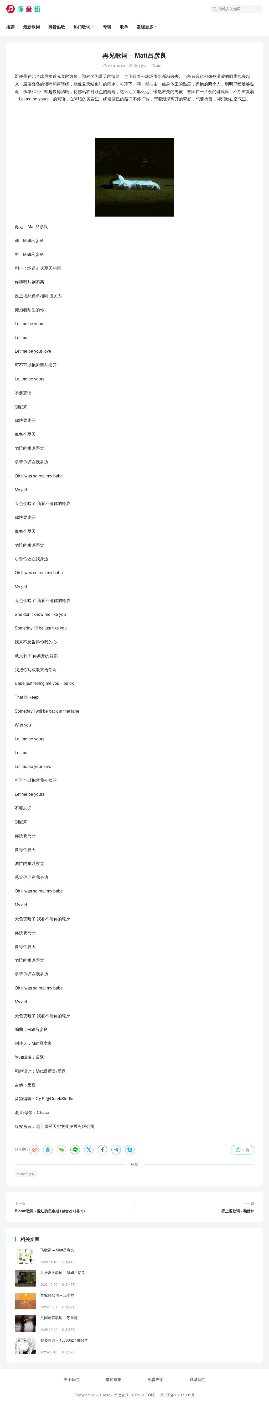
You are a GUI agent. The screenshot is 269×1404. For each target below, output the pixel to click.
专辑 (107, 27)
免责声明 (155, 1379)
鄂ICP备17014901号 (178, 1394)
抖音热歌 (56, 27)
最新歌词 (31, 27)
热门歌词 (82, 27)
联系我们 (197, 1379)
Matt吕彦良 (27, 1173)
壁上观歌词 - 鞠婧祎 (237, 1207)
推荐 (10, 27)
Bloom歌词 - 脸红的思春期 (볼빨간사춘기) (50, 1207)
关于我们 (71, 1379)
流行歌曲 (140, 65)
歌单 (124, 27)
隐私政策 (113, 1379)
